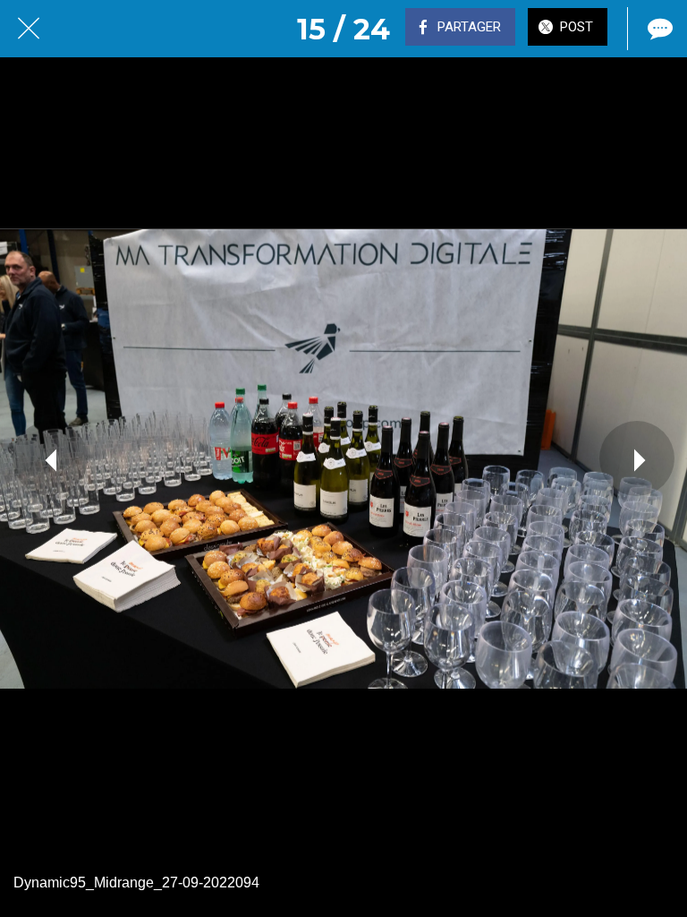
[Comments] (658, 28)
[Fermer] (28, 28)
